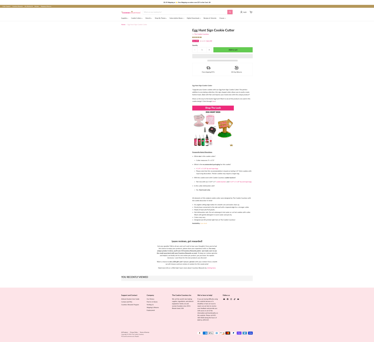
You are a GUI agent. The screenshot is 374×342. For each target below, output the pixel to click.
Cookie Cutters (136, 18)
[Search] (230, 12)
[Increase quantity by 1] (209, 49)
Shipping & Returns (46, 6)
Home (123, 24)
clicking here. (211, 268)
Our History (150, 299)
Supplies (124, 18)
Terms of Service (144, 332)
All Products (124, 332)
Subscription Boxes (176, 18)
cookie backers (221, 182)
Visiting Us (150, 304)
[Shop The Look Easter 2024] (213, 148)
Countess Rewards (17, 6)
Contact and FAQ (126, 302)
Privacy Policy (134, 332)
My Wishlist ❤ (29, 6)
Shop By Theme (160, 18)
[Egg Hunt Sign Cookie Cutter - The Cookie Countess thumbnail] (125, 101)
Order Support (6, 6)
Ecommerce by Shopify (132, 336)
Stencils (148, 18)
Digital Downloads (193, 18)
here (213, 101)
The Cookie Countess (201, 34)
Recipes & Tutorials (210, 18)
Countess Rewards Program (130, 304)
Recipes (37, 6)
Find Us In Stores (152, 302)
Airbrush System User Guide (130, 299)
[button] (197, 37)
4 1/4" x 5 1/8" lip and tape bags (207, 168)
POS (122, 336)
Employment (151, 310)
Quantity (195, 45)
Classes (222, 18)
